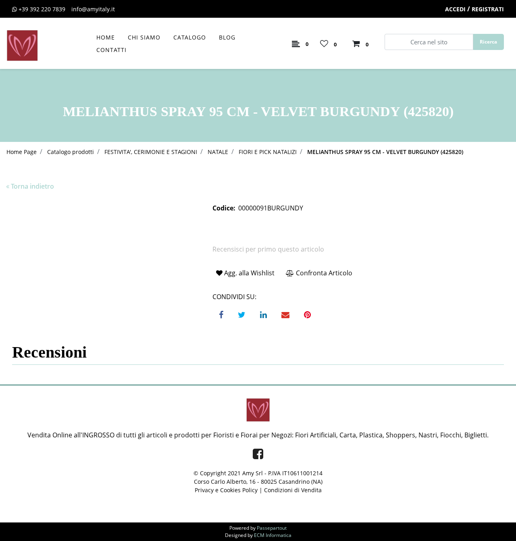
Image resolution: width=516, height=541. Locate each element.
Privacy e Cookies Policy (226, 490)
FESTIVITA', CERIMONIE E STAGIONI (150, 152)
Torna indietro (32, 186)
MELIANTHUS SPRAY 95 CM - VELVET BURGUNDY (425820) (385, 152)
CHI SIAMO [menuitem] (144, 37)
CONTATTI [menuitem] (111, 50)
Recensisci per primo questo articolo (268, 249)
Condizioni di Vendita (293, 490)
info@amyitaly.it (93, 9)
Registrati (488, 9)
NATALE (218, 152)
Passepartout (272, 527)
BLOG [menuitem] (227, 37)
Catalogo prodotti (70, 152)
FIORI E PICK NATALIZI (268, 152)
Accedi (455, 9)
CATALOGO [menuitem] (189, 37)
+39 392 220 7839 (42, 9)
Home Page (21, 152)
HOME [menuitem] (105, 37)
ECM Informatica (272, 535)
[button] (488, 42)
